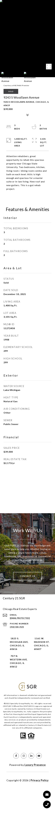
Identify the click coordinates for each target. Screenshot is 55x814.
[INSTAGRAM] (24, 756)
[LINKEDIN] (31, 756)
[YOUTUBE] (39, 756)
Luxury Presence (35, 764)
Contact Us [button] (27, 576)
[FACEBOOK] (16, 756)
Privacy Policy (40, 780)
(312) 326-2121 (17, 627)
